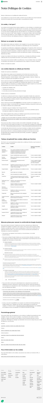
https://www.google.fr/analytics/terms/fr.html (31, 125)
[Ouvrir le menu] (42, 2)
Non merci (5, 397)
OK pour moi (20, 397)
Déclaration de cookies (17, 386)
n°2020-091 (17, 48)
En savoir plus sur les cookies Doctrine (8, 386)
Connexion (38, 1)
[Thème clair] (39, 397)
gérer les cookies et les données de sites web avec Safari (13, 344)
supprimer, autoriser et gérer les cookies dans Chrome (12, 325)
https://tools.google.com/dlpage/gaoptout (25, 305)
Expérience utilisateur (6, 391)
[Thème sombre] (41, 397)
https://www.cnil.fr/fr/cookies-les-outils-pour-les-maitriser (13, 356)
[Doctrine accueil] (4, 1)
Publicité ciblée (5, 392)
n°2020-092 (23, 48)
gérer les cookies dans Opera (7, 339)
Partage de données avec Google (8, 389)
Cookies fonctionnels (6, 390)
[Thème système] (37, 397)
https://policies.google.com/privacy (13, 125)
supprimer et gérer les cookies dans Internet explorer (12, 335)
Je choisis (13, 397)
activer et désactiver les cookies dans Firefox (10, 330)
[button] (2, 401)
